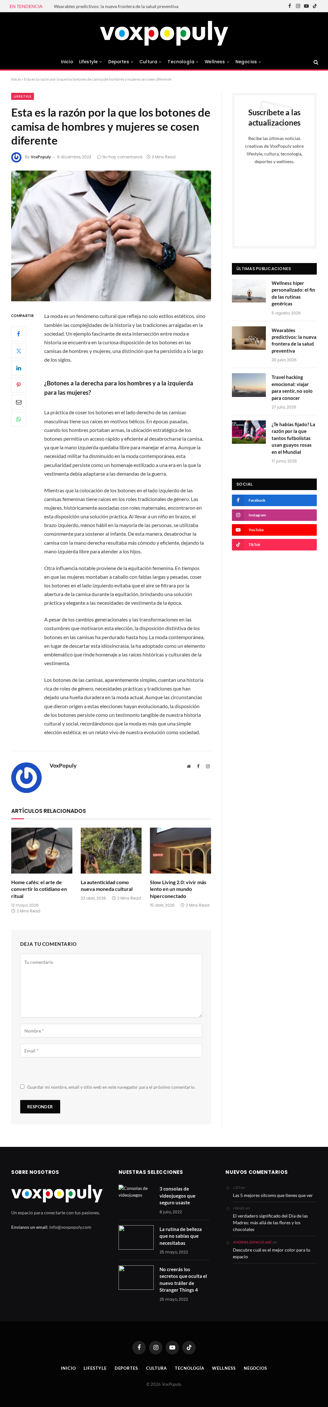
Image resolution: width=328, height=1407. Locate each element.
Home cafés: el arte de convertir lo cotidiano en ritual (39, 889)
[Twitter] (18, 351)
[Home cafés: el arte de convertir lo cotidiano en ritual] (41, 851)
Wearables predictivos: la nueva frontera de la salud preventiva (116, 6)
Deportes (118, 62)
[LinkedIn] (18, 368)
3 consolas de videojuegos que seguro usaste (177, 1195)
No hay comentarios (122, 157)
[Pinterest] (18, 385)
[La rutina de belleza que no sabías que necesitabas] (136, 1237)
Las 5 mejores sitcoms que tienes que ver (273, 1195)
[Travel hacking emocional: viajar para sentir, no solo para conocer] (249, 385)
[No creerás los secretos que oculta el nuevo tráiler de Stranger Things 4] (136, 1277)
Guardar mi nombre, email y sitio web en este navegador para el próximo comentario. (111, 1087)
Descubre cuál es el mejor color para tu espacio (271, 1253)
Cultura (148, 62)
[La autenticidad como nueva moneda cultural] (111, 851)
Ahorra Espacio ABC (252, 1242)
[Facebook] (18, 334)
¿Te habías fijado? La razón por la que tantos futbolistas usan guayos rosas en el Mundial (293, 438)
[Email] (18, 402)
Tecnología (181, 62)
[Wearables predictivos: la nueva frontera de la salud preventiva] (249, 338)
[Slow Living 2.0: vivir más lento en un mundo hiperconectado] (180, 851)
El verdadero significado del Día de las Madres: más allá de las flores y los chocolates (270, 1222)
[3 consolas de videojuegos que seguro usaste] (136, 1197)
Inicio (67, 62)
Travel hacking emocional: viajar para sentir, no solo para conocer (292, 387)
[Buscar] (315, 62)
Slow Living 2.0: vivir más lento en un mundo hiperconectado (178, 889)
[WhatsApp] (18, 419)
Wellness (215, 62)
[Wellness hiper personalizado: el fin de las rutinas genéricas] (249, 291)
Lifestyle (88, 62)
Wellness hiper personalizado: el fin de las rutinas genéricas (293, 293)
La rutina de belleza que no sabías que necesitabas (181, 1236)
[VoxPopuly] (164, 33)
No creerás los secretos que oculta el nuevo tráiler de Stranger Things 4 (183, 1279)
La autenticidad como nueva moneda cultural (107, 885)
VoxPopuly (41, 157)
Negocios (246, 62)
